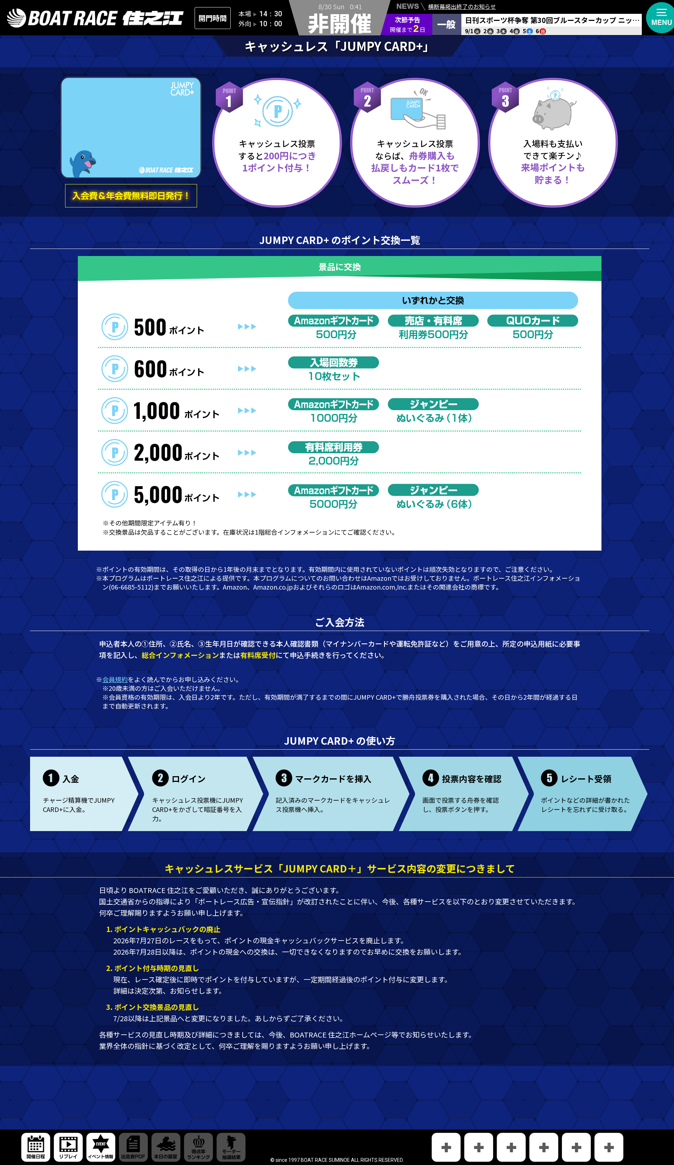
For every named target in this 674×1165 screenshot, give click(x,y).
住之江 (95, 18)
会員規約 (115, 679)
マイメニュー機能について (462, 11)
